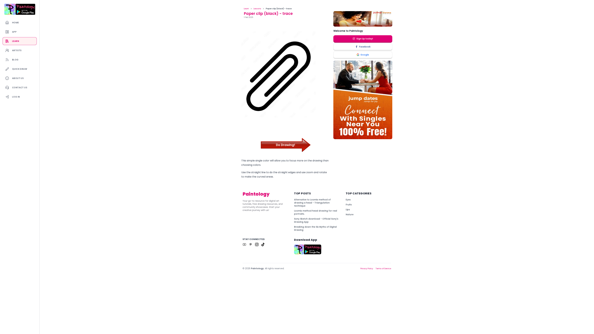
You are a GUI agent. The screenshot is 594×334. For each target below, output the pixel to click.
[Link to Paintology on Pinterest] (250, 244)
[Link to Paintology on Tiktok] (263, 244)
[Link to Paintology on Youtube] (244, 244)
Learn (246, 8)
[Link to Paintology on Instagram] (257, 244)
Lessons (257, 8)
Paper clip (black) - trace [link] (279, 8)
